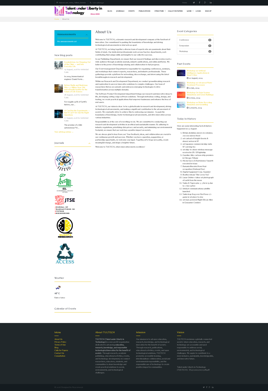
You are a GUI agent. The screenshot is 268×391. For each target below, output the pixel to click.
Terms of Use (60, 345)
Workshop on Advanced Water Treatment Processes (199, 84)
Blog (110, 11)
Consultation (59, 356)
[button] (165, 11)
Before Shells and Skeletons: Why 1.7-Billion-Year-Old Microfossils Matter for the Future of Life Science (76, 88)
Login (198, 11)
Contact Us (59, 353)
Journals (120, 11)
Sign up (208, 11)
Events (132, 11)
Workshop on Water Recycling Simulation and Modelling (199, 104)
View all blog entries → (64, 132)
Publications (144, 11)
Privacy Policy (60, 342)
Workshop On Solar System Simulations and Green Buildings (200, 94)
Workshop (194, 51)
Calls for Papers (175, 11)
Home (184, 3)
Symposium (194, 46)
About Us (58, 339)
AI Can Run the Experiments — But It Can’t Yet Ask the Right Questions (77, 113)
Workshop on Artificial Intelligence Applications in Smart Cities (198, 73)
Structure (159, 11)
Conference (194, 40)
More (189, 11)
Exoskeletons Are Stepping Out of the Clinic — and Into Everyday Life (77, 64)
